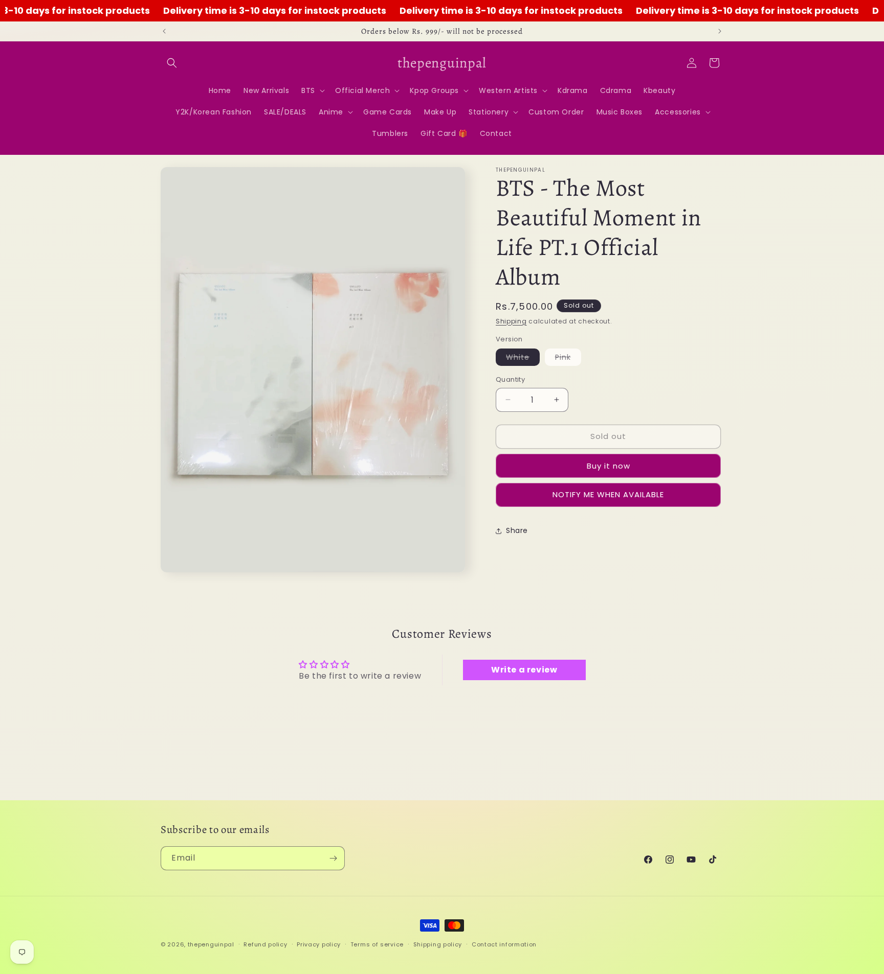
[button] (172, 63)
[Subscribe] (333, 858)
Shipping (511, 321)
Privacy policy (319, 944)
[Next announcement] (720, 31)
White (523, 359)
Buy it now (608, 465)
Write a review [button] (524, 670)
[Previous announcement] (164, 31)
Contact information (504, 944)
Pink (568, 359)
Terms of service (377, 944)
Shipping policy (437, 944)
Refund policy (265, 944)
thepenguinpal (211, 944)
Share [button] (517, 530)
